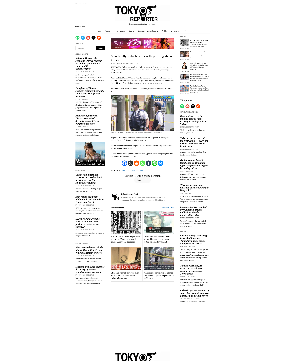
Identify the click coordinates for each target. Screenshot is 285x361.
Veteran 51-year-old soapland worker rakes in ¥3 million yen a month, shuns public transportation (88, 63)
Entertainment (152, 31)
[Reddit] (136, 163)
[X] (130, 163)
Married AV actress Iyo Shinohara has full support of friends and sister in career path (199, 66)
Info (185, 31)
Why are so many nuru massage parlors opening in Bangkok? (194, 188)
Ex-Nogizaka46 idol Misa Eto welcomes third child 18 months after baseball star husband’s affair (199, 78)
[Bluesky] (160, 163)
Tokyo (116, 31)
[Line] (154, 163)
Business (141, 31)
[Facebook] (124, 163)
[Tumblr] (148, 163)
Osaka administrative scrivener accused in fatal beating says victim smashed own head (88, 178)
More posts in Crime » (168, 207)
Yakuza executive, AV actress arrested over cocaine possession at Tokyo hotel (197, 55)
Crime (107, 31)
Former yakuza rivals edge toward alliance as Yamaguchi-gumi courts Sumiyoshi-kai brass (125, 239)
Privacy (84, 3)
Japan (122, 31)
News (99, 31)
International (174, 31)
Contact (78, 3)
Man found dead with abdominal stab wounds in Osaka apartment (89, 199)
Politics (164, 31)
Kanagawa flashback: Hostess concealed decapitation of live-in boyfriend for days (87, 119)
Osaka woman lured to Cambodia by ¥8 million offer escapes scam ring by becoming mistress (194, 164)
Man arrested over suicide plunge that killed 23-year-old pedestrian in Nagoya (89, 250)
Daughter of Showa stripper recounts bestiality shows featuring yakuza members (89, 92)
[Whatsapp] (142, 163)
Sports (131, 31)
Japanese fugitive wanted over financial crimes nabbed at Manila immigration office (193, 211)
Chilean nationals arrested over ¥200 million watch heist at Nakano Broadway (125, 275)
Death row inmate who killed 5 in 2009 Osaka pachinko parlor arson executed (87, 222)
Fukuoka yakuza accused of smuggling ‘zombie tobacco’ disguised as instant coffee (194, 293)
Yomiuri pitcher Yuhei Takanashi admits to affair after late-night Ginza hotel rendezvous (199, 89)
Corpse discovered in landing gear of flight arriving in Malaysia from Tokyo (193, 120)
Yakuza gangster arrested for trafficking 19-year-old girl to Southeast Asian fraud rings (194, 142)
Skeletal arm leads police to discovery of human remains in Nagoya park (90, 269)
